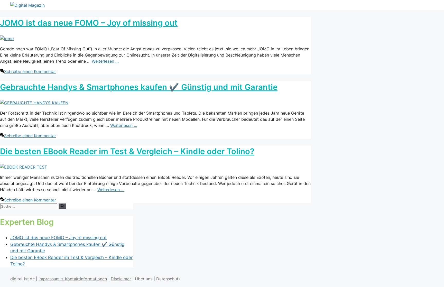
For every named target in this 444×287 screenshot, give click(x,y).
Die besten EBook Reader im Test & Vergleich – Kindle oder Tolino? (127, 151)
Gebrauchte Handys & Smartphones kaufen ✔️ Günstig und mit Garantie (139, 87)
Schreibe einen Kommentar (30, 71)
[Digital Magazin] (27, 5)
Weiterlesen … (105, 61)
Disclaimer (121, 278)
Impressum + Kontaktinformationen (73, 278)
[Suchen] (62, 206)
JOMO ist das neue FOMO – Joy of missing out (89, 22)
